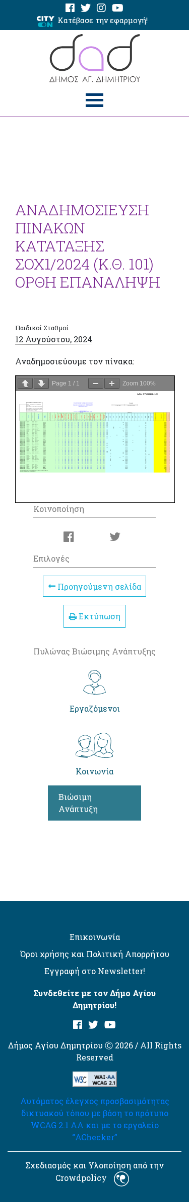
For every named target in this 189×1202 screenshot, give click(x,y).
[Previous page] (25, 383)
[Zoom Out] (95, 383)
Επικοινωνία (95, 936)
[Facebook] (70, 8)
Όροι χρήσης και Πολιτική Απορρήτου (94, 954)
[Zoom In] (111, 383)
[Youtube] (117, 8)
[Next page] (41, 383)
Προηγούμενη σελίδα (98, 586)
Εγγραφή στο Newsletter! (94, 971)
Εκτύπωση (98, 616)
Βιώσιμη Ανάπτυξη (78, 802)
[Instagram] (101, 8)
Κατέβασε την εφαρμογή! (102, 20)
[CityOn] (45, 21)
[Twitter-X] (86, 8)
